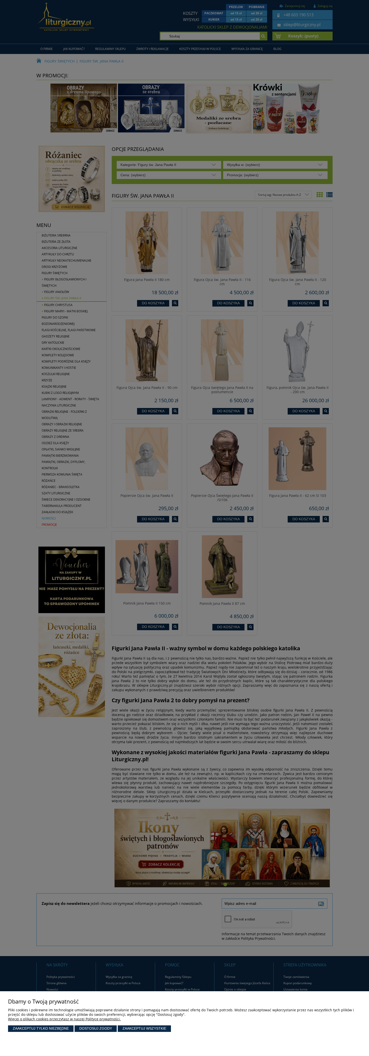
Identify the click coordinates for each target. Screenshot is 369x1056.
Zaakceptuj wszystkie (144, 1028)
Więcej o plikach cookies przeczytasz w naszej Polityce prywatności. (64, 1019)
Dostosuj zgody (95, 1028)
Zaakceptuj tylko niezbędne (41, 1028)
